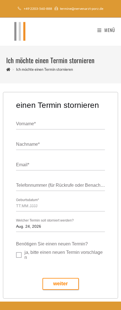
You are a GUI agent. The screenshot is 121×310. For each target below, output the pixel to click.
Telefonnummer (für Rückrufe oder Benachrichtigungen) (60, 185)
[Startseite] (8, 69)
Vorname (26, 123)
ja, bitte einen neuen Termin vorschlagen (63, 255)
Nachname (28, 144)
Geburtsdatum (27, 200)
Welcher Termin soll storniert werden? (45, 220)
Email (22, 164)
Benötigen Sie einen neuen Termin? (52, 243)
